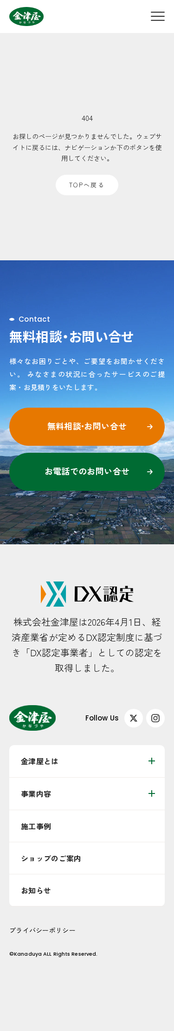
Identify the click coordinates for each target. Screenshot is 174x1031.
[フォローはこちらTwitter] (134, 718)
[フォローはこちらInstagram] (155, 718)
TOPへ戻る (87, 184)
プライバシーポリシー (42, 930)
